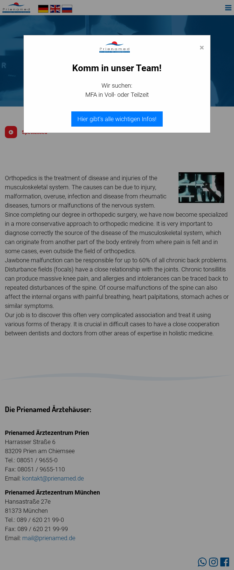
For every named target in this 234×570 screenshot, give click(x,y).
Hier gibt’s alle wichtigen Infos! (117, 119)
